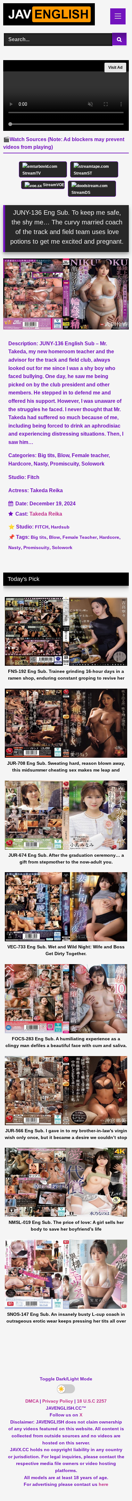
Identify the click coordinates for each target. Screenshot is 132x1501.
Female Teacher (79, 537)
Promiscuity (36, 547)
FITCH (41, 526)
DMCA (31, 1401)
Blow (54, 537)
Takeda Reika (45, 514)
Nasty (14, 547)
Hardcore (109, 537)
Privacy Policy (57, 1401)
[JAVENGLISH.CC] (54, 15)
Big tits (38, 537)
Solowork (62, 547)
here (103, 1484)
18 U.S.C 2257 (92, 1401)
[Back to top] (112, 1482)
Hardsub (60, 526)
